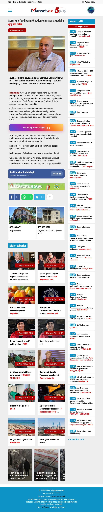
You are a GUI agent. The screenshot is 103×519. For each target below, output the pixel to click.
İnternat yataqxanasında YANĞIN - (81, 207)
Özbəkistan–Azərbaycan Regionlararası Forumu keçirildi (81, 103)
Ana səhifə (12, 2)
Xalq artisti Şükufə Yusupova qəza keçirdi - (81, 368)
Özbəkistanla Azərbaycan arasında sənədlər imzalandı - (81, 196)
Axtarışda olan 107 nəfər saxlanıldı (81, 143)
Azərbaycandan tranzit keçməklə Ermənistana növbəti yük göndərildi (80, 401)
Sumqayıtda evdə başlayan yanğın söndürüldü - (81, 347)
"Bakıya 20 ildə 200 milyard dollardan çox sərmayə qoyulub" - (81, 73)
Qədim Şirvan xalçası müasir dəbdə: (81, 357)
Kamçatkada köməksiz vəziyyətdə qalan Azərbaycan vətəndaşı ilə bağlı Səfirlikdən (81, 238)
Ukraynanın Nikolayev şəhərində (78, 175)
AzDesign (45, 507)
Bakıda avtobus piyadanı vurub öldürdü (80, 276)
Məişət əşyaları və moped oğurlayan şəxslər (81, 218)
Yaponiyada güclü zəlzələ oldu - (81, 83)
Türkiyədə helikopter (80, 247)
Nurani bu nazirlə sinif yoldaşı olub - (81, 317)
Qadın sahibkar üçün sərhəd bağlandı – (82, 123)
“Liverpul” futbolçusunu (81, 267)
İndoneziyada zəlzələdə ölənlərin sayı (80, 336)
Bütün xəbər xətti (76, 439)
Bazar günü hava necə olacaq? (80, 432)
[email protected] (58, 496)
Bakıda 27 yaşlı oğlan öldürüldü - (81, 257)
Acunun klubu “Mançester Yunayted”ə (80, 186)
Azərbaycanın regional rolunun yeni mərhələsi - (81, 390)
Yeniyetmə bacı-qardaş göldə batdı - (81, 92)
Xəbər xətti (21, 2)
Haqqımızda (31, 2)
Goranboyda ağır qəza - (80, 54)
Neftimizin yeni (80, 326)
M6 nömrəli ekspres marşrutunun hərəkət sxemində (82, 379)
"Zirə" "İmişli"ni (80, 63)
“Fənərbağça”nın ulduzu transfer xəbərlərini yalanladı (81, 134)
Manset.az (14, 92)
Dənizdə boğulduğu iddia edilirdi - (81, 286)
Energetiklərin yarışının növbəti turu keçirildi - (79, 153)
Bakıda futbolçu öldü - (80, 228)
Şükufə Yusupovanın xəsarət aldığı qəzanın (81, 307)
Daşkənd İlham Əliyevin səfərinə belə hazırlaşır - (80, 44)
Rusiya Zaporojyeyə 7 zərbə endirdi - (78, 297)
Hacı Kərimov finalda (79, 113)
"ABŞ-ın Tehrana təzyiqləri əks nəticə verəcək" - (80, 34)
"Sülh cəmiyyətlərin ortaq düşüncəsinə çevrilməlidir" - (82, 164)
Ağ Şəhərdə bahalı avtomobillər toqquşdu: (81, 422)
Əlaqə (40, 2)
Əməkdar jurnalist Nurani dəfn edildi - (81, 411)
